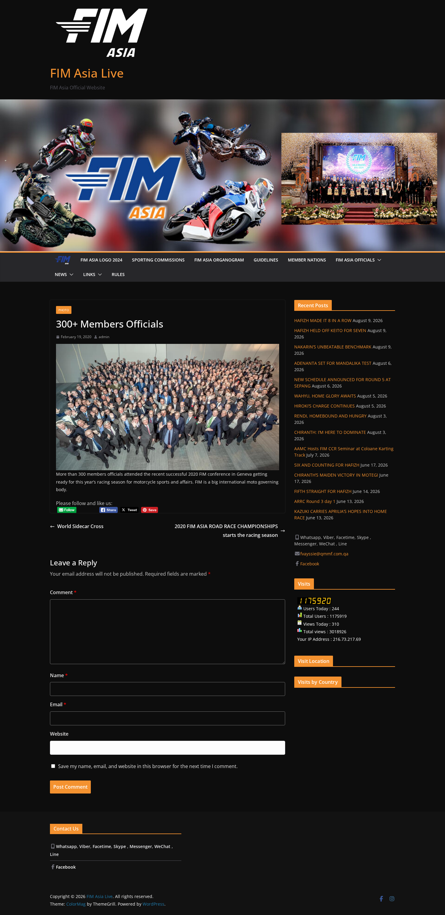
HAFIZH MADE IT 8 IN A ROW (322, 320)
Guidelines (266, 260)
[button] (378, 260)
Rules (118, 274)
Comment (63, 592)
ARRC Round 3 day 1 (314, 501)
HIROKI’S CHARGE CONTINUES (324, 406)
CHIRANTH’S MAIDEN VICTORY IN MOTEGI (336, 475)
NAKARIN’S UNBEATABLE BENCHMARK (332, 347)
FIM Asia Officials (355, 260)
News (61, 274)
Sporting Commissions (158, 260)
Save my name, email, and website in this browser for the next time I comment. (148, 766)
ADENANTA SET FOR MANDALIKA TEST (332, 363)
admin (104, 336)
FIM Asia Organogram (219, 260)
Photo (63, 310)
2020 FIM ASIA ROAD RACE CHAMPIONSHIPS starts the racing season (226, 530)
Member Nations (307, 260)
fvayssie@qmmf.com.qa (324, 554)
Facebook (310, 564)
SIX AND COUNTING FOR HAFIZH (326, 465)
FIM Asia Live (87, 73)
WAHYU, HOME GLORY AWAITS (325, 396)
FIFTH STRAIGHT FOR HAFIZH (322, 491)
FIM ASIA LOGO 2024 (101, 260)
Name (59, 675)
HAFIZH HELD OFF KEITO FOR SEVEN (330, 330)
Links (89, 274)
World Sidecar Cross (80, 526)
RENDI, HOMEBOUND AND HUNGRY (330, 416)
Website (59, 733)
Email (58, 704)
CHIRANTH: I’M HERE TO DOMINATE (330, 432)
